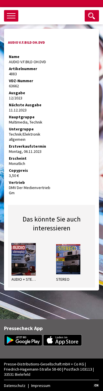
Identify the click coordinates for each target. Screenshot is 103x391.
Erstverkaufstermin (27, 146)
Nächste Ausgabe (25, 104)
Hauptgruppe (22, 117)
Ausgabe (17, 92)
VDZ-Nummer (21, 80)
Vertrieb (17, 182)
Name (14, 56)
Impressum (40, 385)
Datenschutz (14, 385)
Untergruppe (21, 129)
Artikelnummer (23, 68)
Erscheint (18, 158)
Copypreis (18, 170)
